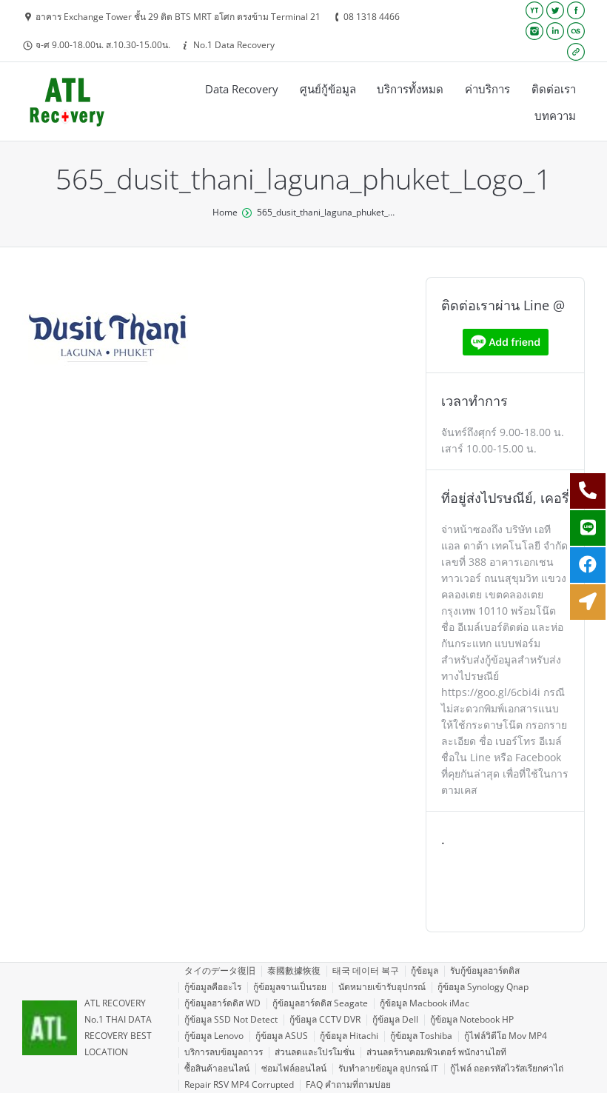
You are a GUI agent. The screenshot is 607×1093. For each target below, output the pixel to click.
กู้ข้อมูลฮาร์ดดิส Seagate (320, 1003)
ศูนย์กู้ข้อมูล (328, 88)
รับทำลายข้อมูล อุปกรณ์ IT (388, 1068)
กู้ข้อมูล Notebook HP (472, 1019)
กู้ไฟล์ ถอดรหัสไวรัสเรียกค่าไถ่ (506, 1068)
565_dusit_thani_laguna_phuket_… (326, 212)
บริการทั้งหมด (410, 88)
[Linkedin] (555, 31)
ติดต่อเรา (553, 88)
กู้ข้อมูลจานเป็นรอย (289, 986)
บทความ (555, 115)
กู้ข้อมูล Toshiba (421, 1035)
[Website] (576, 52)
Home (225, 212)
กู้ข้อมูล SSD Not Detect (231, 1019)
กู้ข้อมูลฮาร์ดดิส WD (222, 1003)
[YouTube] (534, 10)
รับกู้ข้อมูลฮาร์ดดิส (485, 970)
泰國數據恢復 (294, 970)
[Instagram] (534, 31)
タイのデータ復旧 (219, 970)
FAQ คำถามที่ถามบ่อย (348, 1084)
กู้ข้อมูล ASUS (281, 1035)
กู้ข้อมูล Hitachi (349, 1035)
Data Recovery (241, 88)
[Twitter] (555, 10)
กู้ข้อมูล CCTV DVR (324, 1019)
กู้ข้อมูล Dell (395, 1019)
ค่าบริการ (487, 88)
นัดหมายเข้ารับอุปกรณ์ (382, 986)
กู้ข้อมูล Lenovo (214, 1035)
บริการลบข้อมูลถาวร (223, 1052)
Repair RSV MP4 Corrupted (239, 1084)
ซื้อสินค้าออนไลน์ (216, 1068)
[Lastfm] (576, 31)
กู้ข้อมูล (424, 970)
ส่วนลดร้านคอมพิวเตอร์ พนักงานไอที (436, 1052)
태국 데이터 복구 (365, 970)
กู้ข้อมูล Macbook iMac (424, 1003)
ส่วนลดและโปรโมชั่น (315, 1052)
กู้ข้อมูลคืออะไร (212, 986)
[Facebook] (576, 10)
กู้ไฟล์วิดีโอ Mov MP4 (505, 1035)
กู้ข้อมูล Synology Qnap (483, 986)
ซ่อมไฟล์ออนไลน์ (293, 1068)
